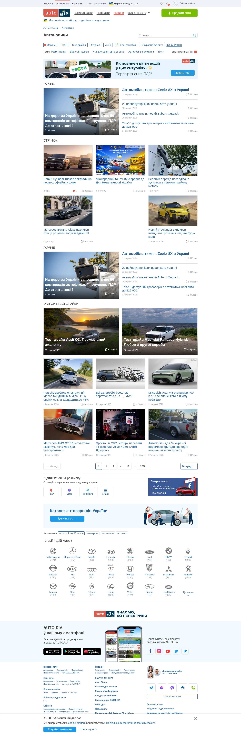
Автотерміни (64, 712)
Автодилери (48, 670)
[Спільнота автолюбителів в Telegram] (185, 651)
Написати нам (172, 696)
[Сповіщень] (167, 3)
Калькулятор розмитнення (54, 709)
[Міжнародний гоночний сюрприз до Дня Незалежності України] (120, 160)
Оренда (64, 692)
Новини (119, 12)
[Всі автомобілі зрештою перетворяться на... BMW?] (120, 373)
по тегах (122, 533)
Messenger (161, 687)
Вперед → (189, 466)
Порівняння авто (75, 709)
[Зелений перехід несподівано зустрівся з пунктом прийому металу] (173, 160)
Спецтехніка (75, 681)
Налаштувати (88, 729)
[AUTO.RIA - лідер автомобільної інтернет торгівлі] (56, 13)
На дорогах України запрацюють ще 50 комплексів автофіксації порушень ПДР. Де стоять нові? (80, 120)
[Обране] (161, 3)
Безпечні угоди (155, 704)
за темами (108, 533)
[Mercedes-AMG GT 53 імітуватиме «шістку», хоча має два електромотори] (68, 424)
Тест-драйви (79, 45)
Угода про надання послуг (160, 708)
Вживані (54, 692)
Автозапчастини (97, 3)
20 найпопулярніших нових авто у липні (149, 104)
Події (64, 45)
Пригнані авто (77, 670)
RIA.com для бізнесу (106, 686)
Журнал (95, 45)
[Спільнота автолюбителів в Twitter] (176, 651)
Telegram (151, 687)
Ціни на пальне (49, 712)
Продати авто (181, 13)
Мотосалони (62, 681)
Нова (45, 692)
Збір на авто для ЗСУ (126, 3)
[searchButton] (194, 35)
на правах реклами (134, 146)
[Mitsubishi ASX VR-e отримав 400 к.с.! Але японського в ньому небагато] (173, 373)
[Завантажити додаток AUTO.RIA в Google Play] (72, 651)
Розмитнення (58, 51)
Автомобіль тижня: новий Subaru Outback (150, 113)
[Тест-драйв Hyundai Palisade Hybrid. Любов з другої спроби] (160, 331)
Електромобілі (127, 45)
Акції (108, 45)
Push (51, 493)
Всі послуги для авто (54, 697)
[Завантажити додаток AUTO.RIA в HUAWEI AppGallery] (92, 651)
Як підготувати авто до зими (108, 51)
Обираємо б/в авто (152, 45)
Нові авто (103, 12)
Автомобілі (62, 3)
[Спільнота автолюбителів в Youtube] (167, 651)
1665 (141, 466)
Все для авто (137, 12)
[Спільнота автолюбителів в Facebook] (150, 651)
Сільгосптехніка (51, 689)
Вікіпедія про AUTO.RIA (107, 700)
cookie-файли (76, 723)
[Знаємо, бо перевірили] (120, 616)
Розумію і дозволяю (60, 729)
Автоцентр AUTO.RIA (71, 684)
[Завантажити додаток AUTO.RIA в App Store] (52, 651)
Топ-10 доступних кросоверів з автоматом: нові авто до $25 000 (158, 125)
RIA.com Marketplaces (106, 691)
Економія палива (79, 51)
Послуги (73, 692)
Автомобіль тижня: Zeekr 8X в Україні (155, 90)
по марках (92, 533)
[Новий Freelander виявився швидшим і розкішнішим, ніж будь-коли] (173, 210)
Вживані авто (83, 12)
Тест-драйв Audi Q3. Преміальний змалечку (75, 342)
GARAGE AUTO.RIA (70, 673)
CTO (45, 701)
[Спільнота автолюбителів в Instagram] (158, 651)
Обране (51, 45)
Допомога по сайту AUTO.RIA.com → (172, 672)
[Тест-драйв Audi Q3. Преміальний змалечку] (81, 331)
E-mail (105, 493)
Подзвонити (193, 687)
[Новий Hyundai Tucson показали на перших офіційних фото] (68, 160)
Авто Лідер (101, 682)
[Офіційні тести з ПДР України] (120, 69)
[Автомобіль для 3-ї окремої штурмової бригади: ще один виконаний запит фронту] (173, 424)
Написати (182, 687)
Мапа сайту (101, 709)
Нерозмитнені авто (51, 673)
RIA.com (48, 3)
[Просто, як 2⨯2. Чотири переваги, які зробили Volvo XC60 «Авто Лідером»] (120, 424)
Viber (69, 493)
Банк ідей (100, 704)
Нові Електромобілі (51, 684)
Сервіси (47, 706)
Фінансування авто (81, 712)
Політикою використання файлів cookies (130, 723)
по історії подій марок (71, 533)
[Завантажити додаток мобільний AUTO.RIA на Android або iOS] (124, 644)
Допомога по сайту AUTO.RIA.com (165, 713)
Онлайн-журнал (101, 673)
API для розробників (106, 695)
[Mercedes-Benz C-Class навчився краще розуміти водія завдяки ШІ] (68, 210)
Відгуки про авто (104, 678)
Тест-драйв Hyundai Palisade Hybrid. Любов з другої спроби (156, 342)
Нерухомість (79, 3)
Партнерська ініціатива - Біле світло (114, 713)
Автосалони (48, 681)
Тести (161, 51)
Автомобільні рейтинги (141, 51)
